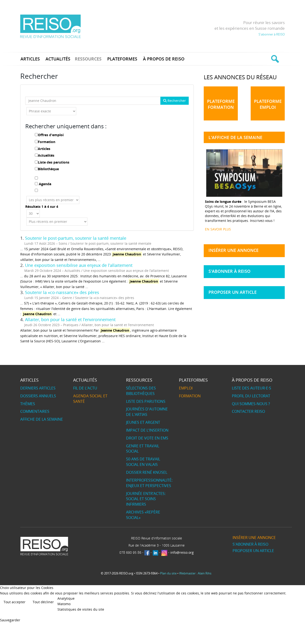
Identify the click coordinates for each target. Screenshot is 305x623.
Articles (44, 148)
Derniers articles (38, 388)
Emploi (186, 388)
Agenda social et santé (90, 398)
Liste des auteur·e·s (251, 388)
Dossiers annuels (38, 396)
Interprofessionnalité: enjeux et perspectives (149, 483)
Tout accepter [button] (14, 602)
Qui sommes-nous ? (251, 403)
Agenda (45, 184)
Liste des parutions (53, 162)
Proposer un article (232, 292)
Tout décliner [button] (43, 602)
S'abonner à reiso (229, 271)
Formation (46, 142)
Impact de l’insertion (147, 430)
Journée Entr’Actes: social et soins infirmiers (146, 499)
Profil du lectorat (251, 396)
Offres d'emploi (51, 135)
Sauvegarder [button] (10, 620)
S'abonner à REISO (272, 34)
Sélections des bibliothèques (141, 390)
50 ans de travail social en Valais (143, 461)
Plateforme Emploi (268, 104)
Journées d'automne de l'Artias (147, 411)
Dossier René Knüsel (146, 472)
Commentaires (34, 411)
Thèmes (27, 403)
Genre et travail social (142, 448)
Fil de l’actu (85, 388)
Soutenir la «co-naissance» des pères (62, 292)
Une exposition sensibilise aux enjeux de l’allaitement (78, 265)
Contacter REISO (248, 411)
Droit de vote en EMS (147, 438)
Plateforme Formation (221, 104)
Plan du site (168, 573)
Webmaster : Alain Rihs (195, 573)
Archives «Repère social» (143, 514)
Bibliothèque (48, 169)
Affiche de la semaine (41, 419)
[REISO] (50, 26)
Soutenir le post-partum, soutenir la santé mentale (75, 238)
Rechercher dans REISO (274, 59)
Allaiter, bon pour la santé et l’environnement (70, 319)
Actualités (46, 155)
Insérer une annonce (233, 250)
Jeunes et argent (143, 422)
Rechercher (176, 100)
